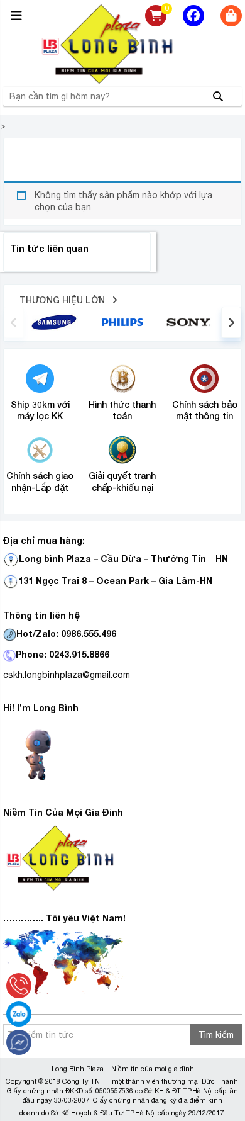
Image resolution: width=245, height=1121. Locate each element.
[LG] (122, 321)
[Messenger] (18, 1042)
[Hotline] (18, 985)
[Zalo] (18, 1014)
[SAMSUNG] (54, 321)
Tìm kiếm (216, 1035)
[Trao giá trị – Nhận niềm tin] (122, 44)
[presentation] (14, 322)
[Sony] (191, 321)
